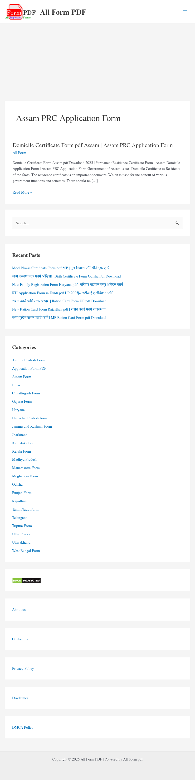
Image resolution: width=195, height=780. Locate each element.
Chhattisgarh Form (26, 393)
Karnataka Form (24, 442)
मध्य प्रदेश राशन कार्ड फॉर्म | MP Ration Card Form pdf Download (59, 317)
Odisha (17, 484)
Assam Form (21, 376)
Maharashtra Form (26, 467)
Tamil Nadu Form (25, 509)
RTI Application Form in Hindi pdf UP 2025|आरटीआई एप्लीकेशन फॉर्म (62, 292)
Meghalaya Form (25, 476)
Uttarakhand (21, 542)
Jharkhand (20, 434)
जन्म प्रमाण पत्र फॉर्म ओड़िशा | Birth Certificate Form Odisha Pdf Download (66, 276)
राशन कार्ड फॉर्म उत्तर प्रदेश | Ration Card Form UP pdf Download (59, 300)
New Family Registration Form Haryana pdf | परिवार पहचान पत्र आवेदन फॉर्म (67, 284)
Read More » (22, 193)
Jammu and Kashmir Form (32, 426)
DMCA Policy (23, 727)
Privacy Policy (23, 668)
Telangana (19, 517)
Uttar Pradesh (22, 533)
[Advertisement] (97, 59)
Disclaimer (20, 697)
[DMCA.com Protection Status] (26, 580)
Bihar (16, 385)
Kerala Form (21, 451)
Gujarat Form (22, 401)
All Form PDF (63, 11)
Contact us (20, 638)
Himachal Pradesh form (29, 418)
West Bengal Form (26, 550)
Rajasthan (19, 500)
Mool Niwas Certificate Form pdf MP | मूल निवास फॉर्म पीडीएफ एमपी (61, 267)
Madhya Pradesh (24, 459)
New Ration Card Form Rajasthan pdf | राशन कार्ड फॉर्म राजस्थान (59, 309)
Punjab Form (22, 492)
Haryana (18, 409)
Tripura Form (22, 525)
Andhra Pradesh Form (28, 360)
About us (19, 609)
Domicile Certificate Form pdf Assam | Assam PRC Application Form (93, 145)
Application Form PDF (29, 368)
